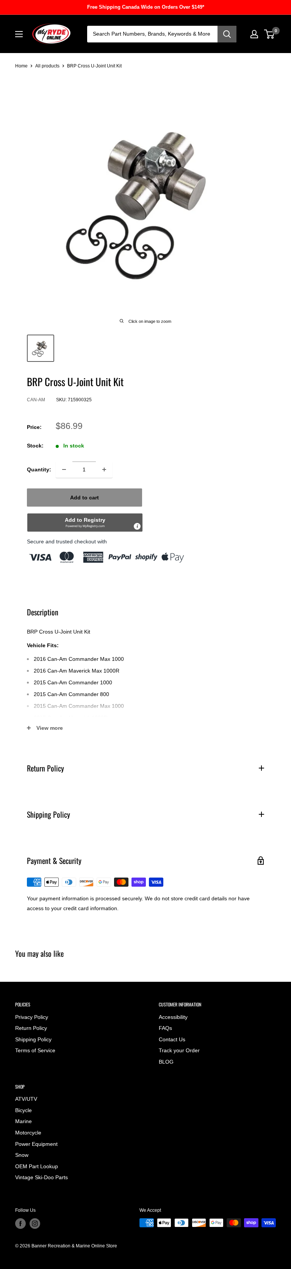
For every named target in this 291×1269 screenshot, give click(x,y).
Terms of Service (35, 1050)
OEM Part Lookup (36, 1166)
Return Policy (31, 1028)
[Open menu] (19, 34)
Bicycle (23, 1110)
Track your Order (179, 1050)
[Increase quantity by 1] (104, 469)
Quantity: (39, 469)
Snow (21, 1155)
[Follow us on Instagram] (35, 1223)
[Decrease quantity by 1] (64, 469)
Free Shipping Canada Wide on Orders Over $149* (145, 7)
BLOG (166, 1062)
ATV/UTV (26, 1099)
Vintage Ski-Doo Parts (41, 1177)
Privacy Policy (31, 1017)
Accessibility (173, 1017)
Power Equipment (36, 1144)
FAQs (165, 1028)
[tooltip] (137, 526)
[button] (84, 522)
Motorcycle (28, 1133)
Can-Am (36, 399)
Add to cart (84, 497)
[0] (269, 34)
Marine (23, 1121)
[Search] (226, 34)
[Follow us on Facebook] (20, 1223)
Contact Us (172, 1039)
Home (21, 66)
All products (47, 66)
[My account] (254, 34)
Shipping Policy (33, 1039)
